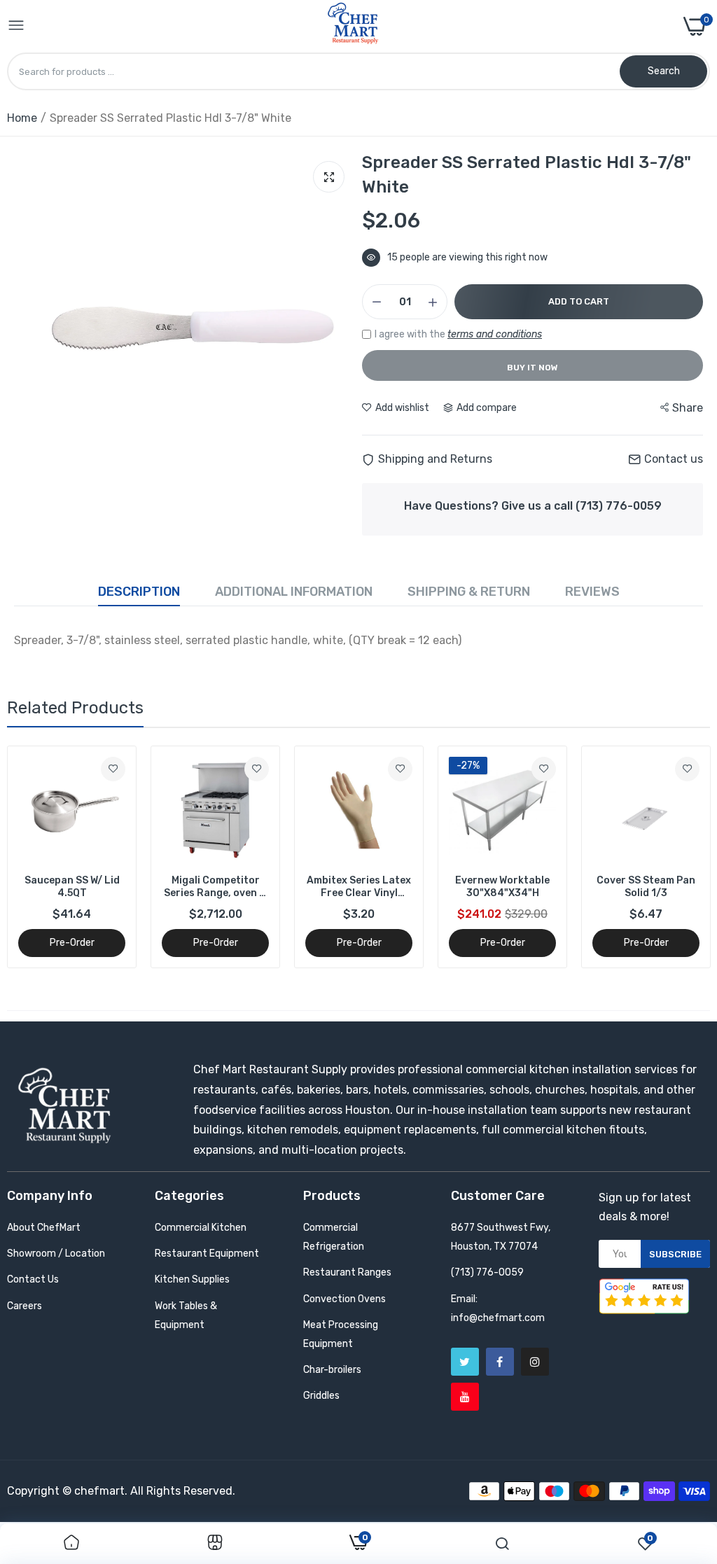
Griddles (321, 1396)
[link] (113, 769)
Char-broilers (332, 1370)
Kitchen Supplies (192, 1279)
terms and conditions (494, 334)
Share (687, 407)
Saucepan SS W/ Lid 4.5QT (72, 886)
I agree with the (458, 334)
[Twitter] (465, 1362)
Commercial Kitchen (200, 1228)
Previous (42, 856)
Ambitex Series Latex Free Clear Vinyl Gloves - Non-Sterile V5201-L (359, 887)
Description (139, 591)
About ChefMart (44, 1228)
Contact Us (33, 1279)
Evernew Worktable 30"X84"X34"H (502, 886)
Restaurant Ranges (347, 1272)
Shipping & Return (469, 591)
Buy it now (532, 367)
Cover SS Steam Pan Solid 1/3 (646, 886)
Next (674, 856)
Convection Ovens (344, 1299)
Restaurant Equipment (207, 1253)
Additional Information (294, 591)
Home (22, 118)
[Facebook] (500, 1362)
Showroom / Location (56, 1253)
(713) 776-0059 (487, 1272)
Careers (24, 1306)
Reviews (592, 591)
